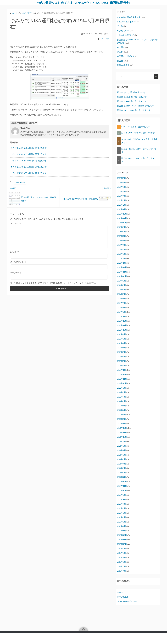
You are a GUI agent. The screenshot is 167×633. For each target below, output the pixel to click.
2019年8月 (121, 553)
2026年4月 (121, 196)
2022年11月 (122, 379)
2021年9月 (121, 441)
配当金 (120, 61)
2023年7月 (121, 343)
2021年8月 (121, 446)
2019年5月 (121, 566)
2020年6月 (121, 508)
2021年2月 (121, 473)
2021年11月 (122, 432)
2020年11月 (122, 486)
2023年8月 (121, 339)
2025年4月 (121, 249)
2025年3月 (121, 254)
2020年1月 (121, 531)
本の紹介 (121, 47)
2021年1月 (121, 477)
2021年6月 (121, 455)
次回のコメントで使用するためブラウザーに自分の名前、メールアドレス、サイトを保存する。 (55, 283)
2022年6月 (121, 401)
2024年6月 (121, 294)
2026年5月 (121, 191)
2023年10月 (122, 330)
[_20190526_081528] (59, 99)
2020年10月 (122, 490)
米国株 (120, 52)
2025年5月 (121, 245)
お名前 (14, 252)
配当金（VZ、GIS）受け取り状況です (133, 110)
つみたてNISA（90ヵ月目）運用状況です (29, 173)
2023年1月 (121, 370)
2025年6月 (121, 241)
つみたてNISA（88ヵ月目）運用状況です (29, 154)
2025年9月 (121, 227)
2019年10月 (122, 544)
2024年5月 (121, 299)
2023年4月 (121, 357)
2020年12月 (122, 482)
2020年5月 (121, 513)
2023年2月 (121, 366)
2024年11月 (122, 272)
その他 (120, 26)
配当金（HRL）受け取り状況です (132, 97)
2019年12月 (122, 535)
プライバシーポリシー (127, 601)
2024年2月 (121, 312)
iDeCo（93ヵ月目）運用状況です (135, 127)
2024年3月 (121, 308)
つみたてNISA (20, 182)
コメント (15, 223)
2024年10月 (122, 276)
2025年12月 (122, 214)
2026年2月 (121, 205)
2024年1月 (121, 316)
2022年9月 (121, 388)
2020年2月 (121, 526)
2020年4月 (121, 517)
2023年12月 (122, 321)
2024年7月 (121, 290)
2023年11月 (122, 325)
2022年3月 (121, 415)
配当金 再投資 (123, 65)
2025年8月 (121, 232)
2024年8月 (121, 285)
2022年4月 (121, 410)
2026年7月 (121, 183)
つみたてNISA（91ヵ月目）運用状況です (29, 148)
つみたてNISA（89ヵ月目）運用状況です (29, 161)
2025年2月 (121, 258)
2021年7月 (121, 450)
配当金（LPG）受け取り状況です (131, 101)
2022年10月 (122, 383)
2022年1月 (121, 424)
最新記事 (33, 123)
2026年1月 (121, 209)
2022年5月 (121, 406)
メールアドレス (18, 262)
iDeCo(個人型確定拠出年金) (129, 17)
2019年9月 (121, 549)
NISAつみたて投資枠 (126, 22)
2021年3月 (121, 468)
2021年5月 (121, 459)
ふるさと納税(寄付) (125, 35)
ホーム (120, 592)
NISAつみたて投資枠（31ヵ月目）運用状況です (139, 141)
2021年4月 (121, 464)
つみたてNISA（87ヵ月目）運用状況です (29, 167)
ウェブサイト (16, 273)
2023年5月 (121, 352)
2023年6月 (121, 348)
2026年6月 (121, 187)
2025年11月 (122, 218)
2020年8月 (121, 499)
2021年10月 (122, 437)
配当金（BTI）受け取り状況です (131, 92)
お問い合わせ (123, 597)
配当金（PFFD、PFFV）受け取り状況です (135, 106)
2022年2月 (121, 419)
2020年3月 (121, 522)
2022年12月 (122, 374)
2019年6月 (121, 562)
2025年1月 (121, 263)
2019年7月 (121, 557)
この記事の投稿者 (19, 123)
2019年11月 (122, 540)
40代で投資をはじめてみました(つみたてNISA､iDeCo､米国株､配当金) (83, 2)
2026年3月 (121, 200)
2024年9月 (121, 281)
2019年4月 (121, 571)
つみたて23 (104, 39)
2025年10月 (122, 223)
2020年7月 (121, 504)
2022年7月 (121, 397)
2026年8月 (121, 178)
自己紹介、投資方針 (126, 56)
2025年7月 (121, 236)
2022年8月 (121, 392)
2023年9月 (121, 334)
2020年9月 (121, 495)
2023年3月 (121, 361)
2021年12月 (122, 428)
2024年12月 (122, 267)
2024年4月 (121, 303)
